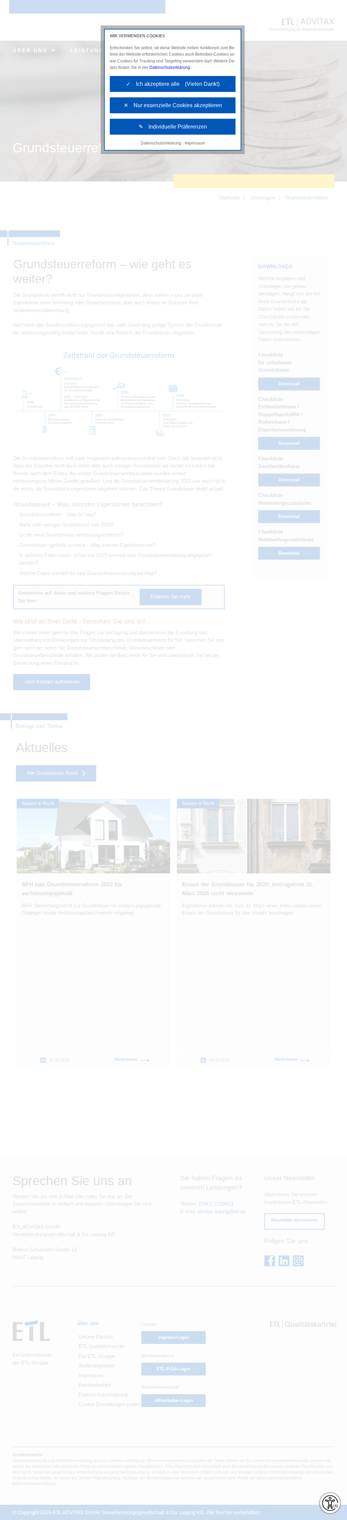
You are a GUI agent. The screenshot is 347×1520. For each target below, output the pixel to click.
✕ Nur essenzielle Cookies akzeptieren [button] (173, 105)
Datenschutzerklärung (169, 67)
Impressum (195, 143)
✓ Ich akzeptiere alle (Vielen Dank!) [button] (173, 84)
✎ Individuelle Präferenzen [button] (173, 127)
